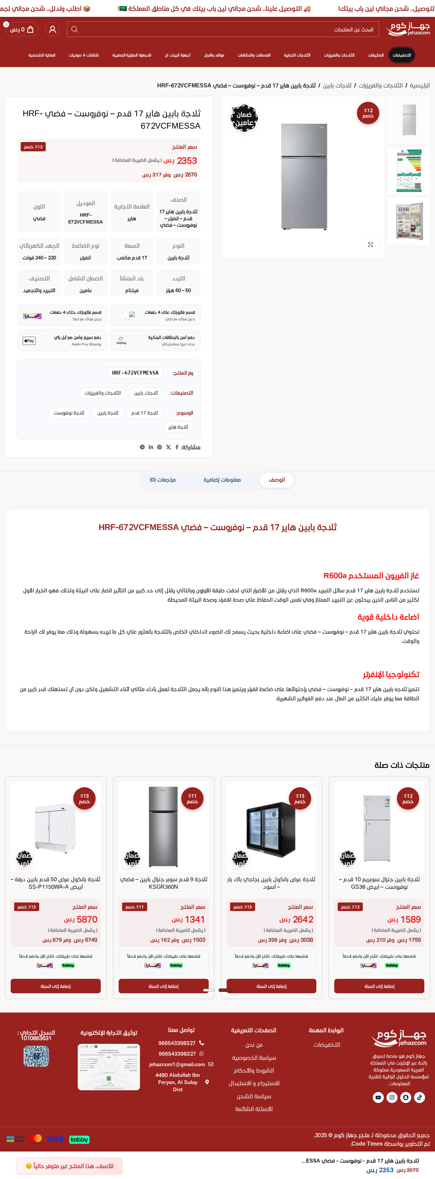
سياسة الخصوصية (254, 1057)
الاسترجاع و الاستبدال (254, 1083)
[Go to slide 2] (209, 990)
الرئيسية (420, 85)
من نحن (254, 1044)
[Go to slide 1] (225, 990)
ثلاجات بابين (337, 85)
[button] (379, 986)
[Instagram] (392, 1097)
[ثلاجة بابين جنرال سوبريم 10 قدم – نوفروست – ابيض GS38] (379, 827)
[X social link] (168, 447)
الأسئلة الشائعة (254, 1108)
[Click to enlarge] (370, 244)
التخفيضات (326, 1044)
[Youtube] (378, 1097)
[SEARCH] (75, 29)
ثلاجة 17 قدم (144, 412)
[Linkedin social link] (151, 447)
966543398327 (177, 1043)
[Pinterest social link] (159, 447)
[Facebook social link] (177, 447)
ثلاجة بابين (107, 412)
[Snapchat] (405, 1097)
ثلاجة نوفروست (69, 412)
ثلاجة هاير (178, 427)
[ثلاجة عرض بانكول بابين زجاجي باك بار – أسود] (272, 827)
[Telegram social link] (142, 447)
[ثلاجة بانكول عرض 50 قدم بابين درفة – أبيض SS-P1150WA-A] (56, 827)
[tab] (277, 480)
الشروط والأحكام (254, 1070)
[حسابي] (52, 29)
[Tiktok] (419, 1097)
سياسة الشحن (254, 1096)
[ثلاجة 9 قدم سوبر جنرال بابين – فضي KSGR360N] (164, 827)
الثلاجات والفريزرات (381, 85)
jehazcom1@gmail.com (177, 1064)
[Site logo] (408, 28)
